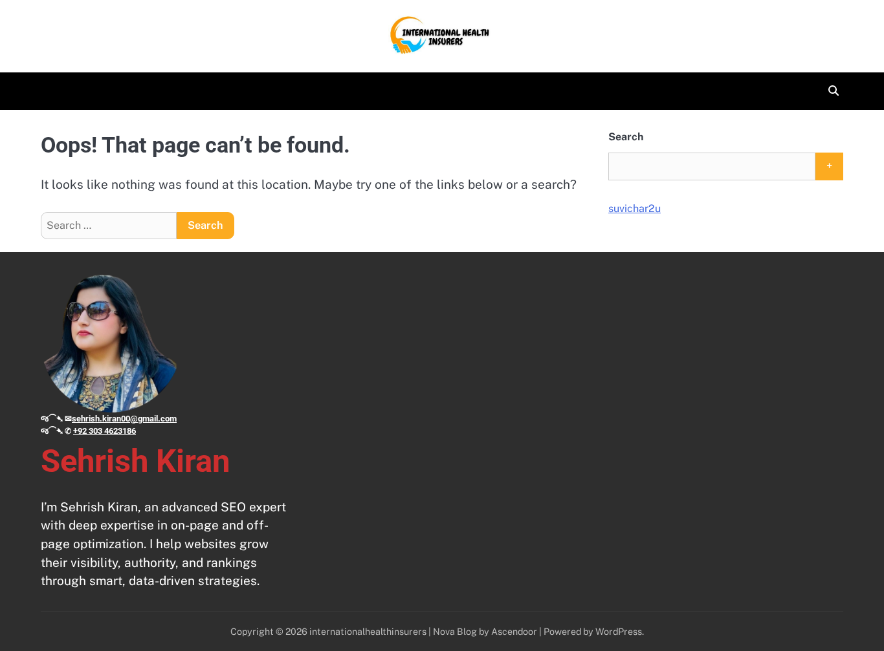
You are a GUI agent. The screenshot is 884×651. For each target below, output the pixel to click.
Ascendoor (514, 631)
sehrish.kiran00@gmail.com (124, 418)
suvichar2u (634, 208)
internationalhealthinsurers (367, 631)
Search (625, 137)
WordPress (618, 631)
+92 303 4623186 (104, 431)
